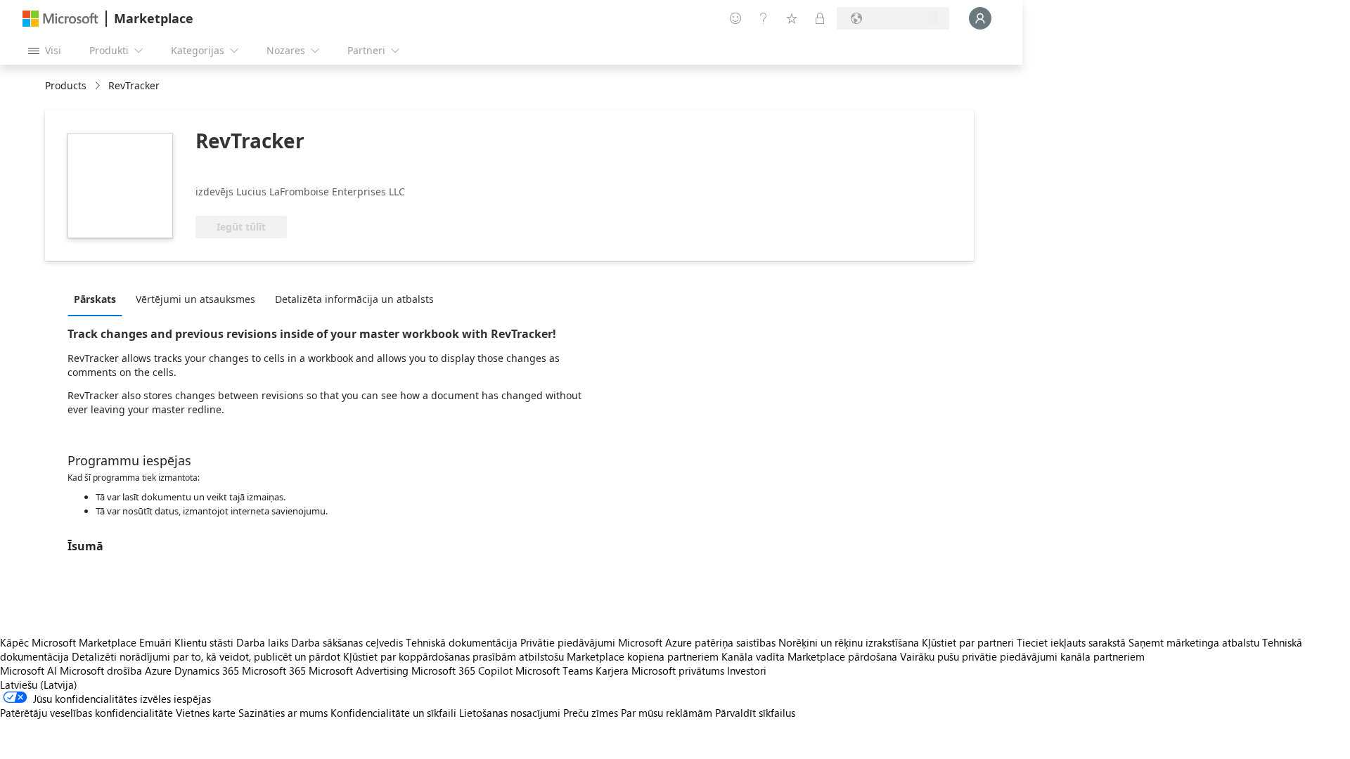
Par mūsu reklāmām (666, 713)
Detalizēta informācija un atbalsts (354, 299)
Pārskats (95, 299)
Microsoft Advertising (359, 670)
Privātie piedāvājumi (567, 642)
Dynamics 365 (206, 670)
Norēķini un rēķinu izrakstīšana (848, 642)
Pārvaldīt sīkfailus (755, 713)
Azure (158, 670)
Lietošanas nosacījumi (509, 713)
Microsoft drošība (101, 670)
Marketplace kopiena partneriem (643, 656)
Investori (746, 670)
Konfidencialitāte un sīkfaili (393, 713)
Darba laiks (262, 642)
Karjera (612, 670)
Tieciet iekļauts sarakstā (1071, 642)
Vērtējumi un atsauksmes (195, 299)
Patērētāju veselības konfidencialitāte (86, 713)
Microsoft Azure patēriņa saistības (698, 642)
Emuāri (155, 642)
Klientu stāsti (203, 642)
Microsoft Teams (554, 670)
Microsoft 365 (274, 670)
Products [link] (65, 85)
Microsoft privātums (677, 670)
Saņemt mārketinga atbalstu (1194, 642)
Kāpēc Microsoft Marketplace (68, 642)
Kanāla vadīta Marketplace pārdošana (809, 656)
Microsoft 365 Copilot (462, 670)
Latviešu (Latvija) (38, 684)
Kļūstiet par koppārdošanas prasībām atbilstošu (453, 656)
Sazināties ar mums (283, 713)
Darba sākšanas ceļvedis (347, 642)
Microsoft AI (28, 670)
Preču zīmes (590, 713)
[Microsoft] (60, 19)
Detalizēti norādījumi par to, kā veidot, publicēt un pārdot (206, 656)
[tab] (98, 298)
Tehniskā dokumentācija (462, 642)
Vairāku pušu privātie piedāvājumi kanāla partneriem (1022, 656)
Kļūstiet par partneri (968, 642)
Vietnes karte (206, 713)
